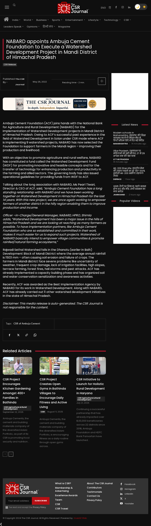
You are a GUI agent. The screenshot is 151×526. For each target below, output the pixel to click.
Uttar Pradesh (121, 159)
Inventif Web (80, 518)
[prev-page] (5, 454)
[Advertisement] (129, 91)
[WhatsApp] (34, 335)
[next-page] (11, 454)
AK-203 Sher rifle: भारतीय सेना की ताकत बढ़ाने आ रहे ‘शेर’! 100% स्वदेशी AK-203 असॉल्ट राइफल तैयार (129, 172)
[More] (102, 81)
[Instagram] (122, 7)
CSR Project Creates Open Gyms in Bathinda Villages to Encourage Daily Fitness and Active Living (53, 393)
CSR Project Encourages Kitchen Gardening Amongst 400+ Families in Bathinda (17, 390)
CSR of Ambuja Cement (26, 323)
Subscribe (41, 500)
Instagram (130, 489)
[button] (14, 5)
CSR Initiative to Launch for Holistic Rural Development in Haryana (90, 386)
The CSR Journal (19, 82)
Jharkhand (119, 194)
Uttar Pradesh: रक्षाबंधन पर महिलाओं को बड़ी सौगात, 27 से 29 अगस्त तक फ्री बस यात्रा (129, 153)
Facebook (130, 484)
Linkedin (129, 493)
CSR (43, 411)
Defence (117, 179)
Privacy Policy (39, 507)
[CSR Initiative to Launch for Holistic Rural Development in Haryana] (91, 366)
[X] (18, 335)
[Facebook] (116, 7)
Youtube (129, 503)
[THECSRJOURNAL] (73, 7)
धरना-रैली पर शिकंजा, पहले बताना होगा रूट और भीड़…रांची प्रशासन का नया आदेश (129, 189)
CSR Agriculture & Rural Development (15, 408)
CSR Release (10, 64)
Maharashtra (120, 144)
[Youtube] (121, 503)
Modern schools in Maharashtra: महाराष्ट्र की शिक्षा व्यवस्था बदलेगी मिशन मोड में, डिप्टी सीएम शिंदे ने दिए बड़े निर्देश (129, 136)
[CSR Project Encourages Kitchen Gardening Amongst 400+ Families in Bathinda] (17, 366)
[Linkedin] (129, 7)
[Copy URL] (26, 335)
